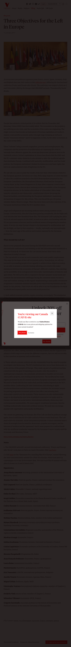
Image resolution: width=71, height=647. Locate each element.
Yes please (22, 333)
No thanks (31, 332)
